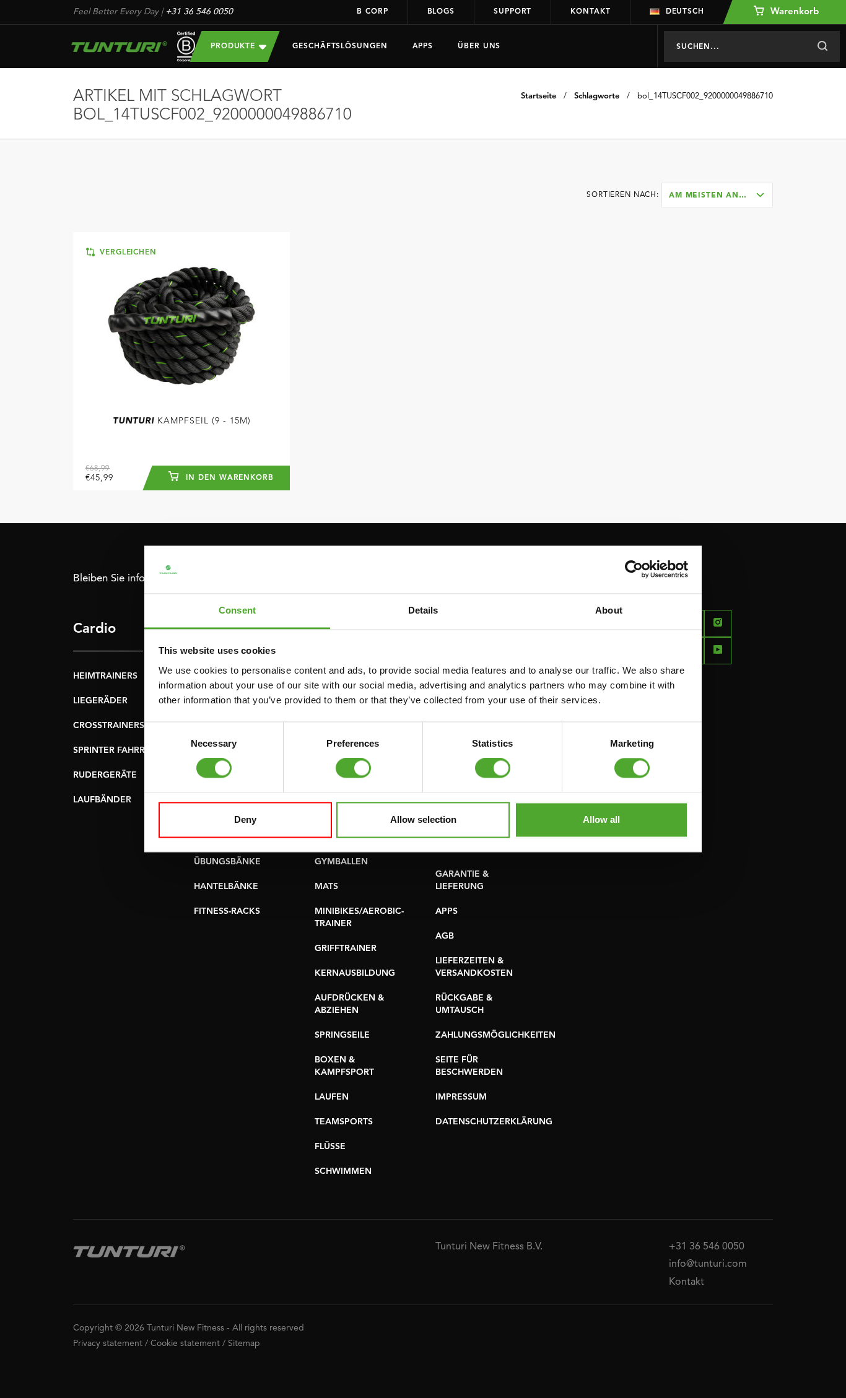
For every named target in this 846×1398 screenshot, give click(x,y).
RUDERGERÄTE (105, 775)
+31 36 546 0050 (199, 11)
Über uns (479, 46)
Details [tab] (423, 610)
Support (512, 11)
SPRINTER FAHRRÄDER (121, 750)
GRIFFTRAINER (346, 948)
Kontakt (590, 11)
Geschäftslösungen (339, 46)
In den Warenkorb (228, 478)
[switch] (353, 768)
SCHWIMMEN (343, 1171)
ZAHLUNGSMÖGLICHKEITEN (495, 1035)
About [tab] (608, 610)
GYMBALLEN (341, 861)
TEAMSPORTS (344, 1122)
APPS (446, 911)
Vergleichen (127, 252)
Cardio (94, 629)
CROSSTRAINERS (108, 725)
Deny (245, 819)
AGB (444, 936)
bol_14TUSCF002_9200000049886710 (705, 96)
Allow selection (423, 819)
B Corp (372, 11)
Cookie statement (185, 1343)
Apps (423, 46)
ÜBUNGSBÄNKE (227, 861)
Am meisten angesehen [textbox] (720, 195)
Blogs (441, 11)
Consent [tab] (237, 610)
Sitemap (244, 1343)
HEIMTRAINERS (105, 676)
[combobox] (717, 195)
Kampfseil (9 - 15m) (182, 421)
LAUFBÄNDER (102, 800)
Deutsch (685, 11)
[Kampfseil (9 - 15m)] (181, 323)
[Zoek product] (822, 46)
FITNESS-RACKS (227, 911)
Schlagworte (596, 96)
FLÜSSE (330, 1146)
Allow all (601, 819)
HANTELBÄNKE (226, 886)
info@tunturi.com (708, 1264)
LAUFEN (332, 1097)
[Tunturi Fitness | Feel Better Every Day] (119, 47)
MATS (326, 886)
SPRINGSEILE (342, 1035)
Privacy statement (107, 1343)
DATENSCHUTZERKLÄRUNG (493, 1122)
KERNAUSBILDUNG (355, 973)
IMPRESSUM (461, 1097)
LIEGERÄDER (100, 701)
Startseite (538, 96)
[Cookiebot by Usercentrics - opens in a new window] (634, 569)
